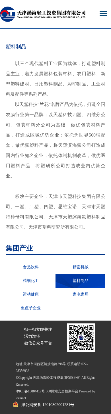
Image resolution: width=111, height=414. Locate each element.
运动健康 (31, 294)
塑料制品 (81, 281)
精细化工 (31, 281)
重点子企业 (31, 308)
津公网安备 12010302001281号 (47, 405)
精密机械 (81, 267)
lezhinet (21, 398)
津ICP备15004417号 (30, 391)
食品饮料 (31, 267)
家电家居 (81, 294)
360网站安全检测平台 (62, 391)
